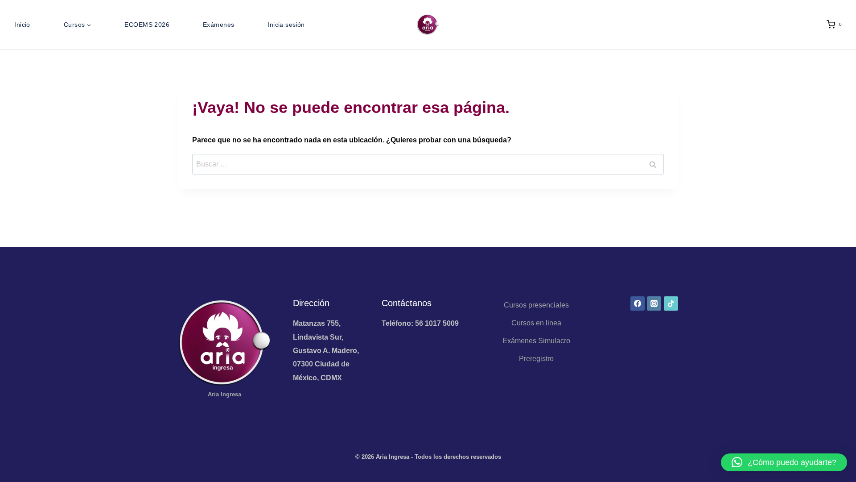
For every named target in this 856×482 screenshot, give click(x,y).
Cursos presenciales (536, 305)
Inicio (22, 24)
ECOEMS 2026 (146, 24)
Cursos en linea (536, 323)
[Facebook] (637, 303)
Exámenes (218, 24)
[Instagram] (654, 303)
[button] (784, 462)
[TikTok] (671, 303)
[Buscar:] (428, 164)
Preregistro (536, 358)
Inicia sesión (286, 24)
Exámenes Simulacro (536, 341)
